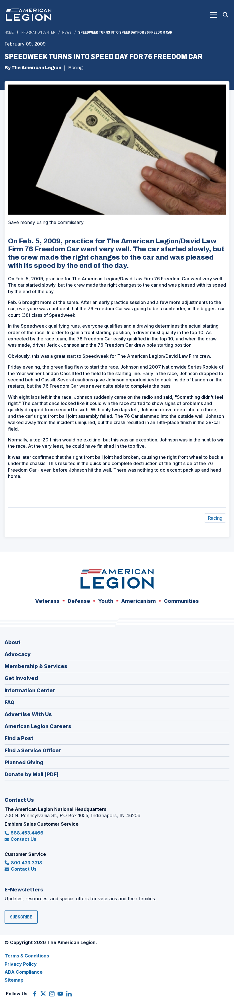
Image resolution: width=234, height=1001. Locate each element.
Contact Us (23, 839)
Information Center (38, 32)
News (66, 32)
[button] (213, 14)
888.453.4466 (27, 833)
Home (9, 32)
